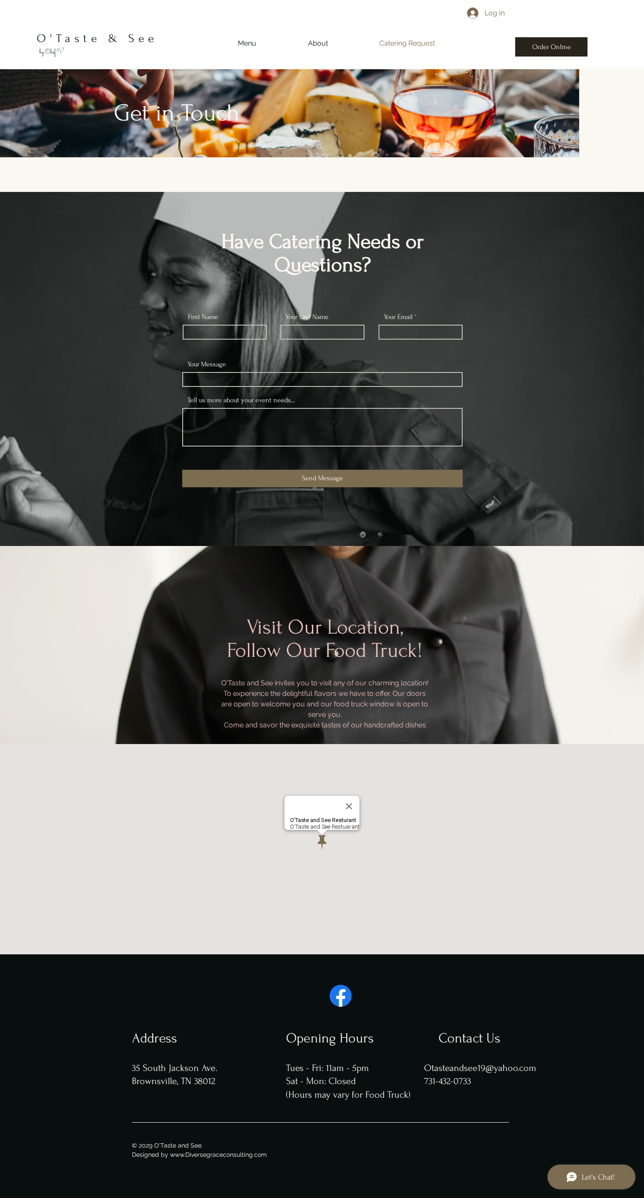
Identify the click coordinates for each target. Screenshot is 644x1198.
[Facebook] (340, 995)
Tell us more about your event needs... (241, 400)
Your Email (398, 316)
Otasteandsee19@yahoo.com (480, 1068)
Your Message (207, 364)
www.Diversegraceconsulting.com (218, 1154)
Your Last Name (307, 316)
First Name (203, 316)
